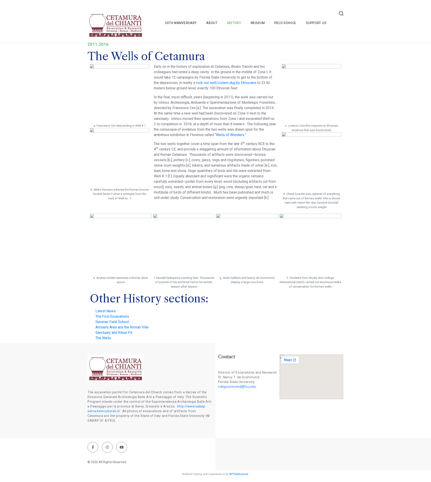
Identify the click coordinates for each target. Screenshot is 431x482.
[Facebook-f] (93, 447)
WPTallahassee (238, 474)
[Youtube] (121, 447)
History (234, 23)
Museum (258, 23)
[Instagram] (107, 447)
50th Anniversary (181, 23)
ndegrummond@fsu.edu (237, 386)
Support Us (316, 23)
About (212, 23)
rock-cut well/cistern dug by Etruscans (226, 83)
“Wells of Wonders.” (230, 135)
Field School (285, 23)
